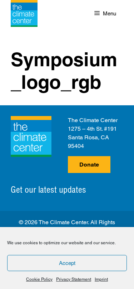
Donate (89, 164)
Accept (67, 263)
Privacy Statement (73, 279)
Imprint (101, 279)
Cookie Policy (39, 279)
